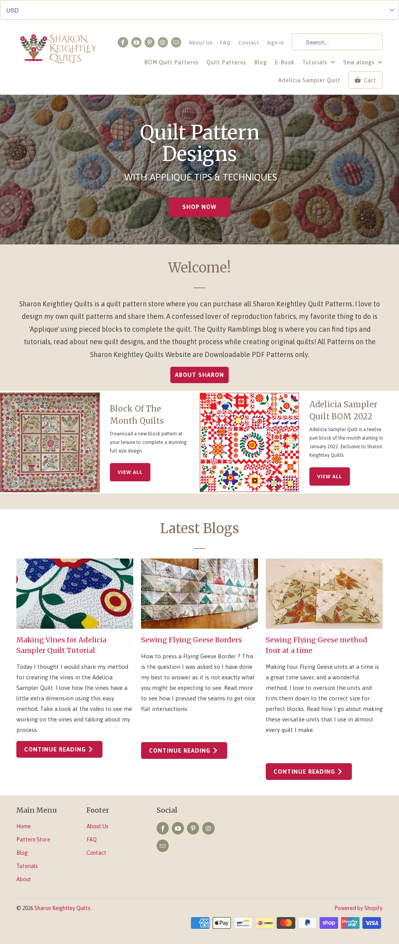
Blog (260, 62)
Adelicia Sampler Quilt (309, 80)
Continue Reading (56, 749)
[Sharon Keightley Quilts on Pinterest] (150, 42)
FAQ (225, 43)
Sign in (275, 43)
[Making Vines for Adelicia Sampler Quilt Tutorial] (74, 594)
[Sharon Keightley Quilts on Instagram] (163, 42)
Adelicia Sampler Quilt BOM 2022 (343, 411)
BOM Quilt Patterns (171, 62)
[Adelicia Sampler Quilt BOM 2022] (249, 442)
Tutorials (315, 62)
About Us (200, 43)
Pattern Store (33, 839)
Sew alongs (359, 62)
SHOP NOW (199, 207)
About (23, 879)
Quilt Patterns (226, 62)
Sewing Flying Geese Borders (191, 639)
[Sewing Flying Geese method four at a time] (324, 594)
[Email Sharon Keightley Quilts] (176, 42)
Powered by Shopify (358, 908)
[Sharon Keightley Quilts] (59, 50)
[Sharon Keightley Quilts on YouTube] (136, 42)
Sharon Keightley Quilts (62, 908)
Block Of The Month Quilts (137, 415)
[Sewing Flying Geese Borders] (199, 594)
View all (130, 472)
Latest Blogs (199, 528)
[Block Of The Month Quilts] (50, 442)
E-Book (285, 62)
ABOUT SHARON (199, 374)
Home (23, 826)
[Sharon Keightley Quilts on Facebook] (123, 42)
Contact (248, 43)
